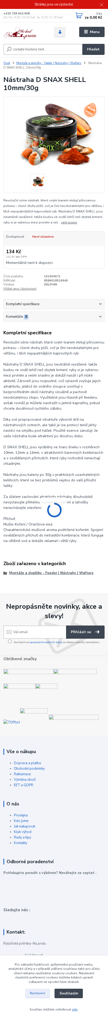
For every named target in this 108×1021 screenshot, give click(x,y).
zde (75, 1009)
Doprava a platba (27, 763)
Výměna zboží (25, 779)
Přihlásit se (81, 631)
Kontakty (20, 843)
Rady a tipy (22, 837)
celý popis (69, 222)
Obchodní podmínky (29, 768)
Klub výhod (22, 832)
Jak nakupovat (24, 826)
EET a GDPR (23, 785)
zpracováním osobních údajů (45, 642)
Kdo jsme (21, 821)
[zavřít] (101, 5)
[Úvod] (24, 32)
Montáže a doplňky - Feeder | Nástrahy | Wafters (48, 63)
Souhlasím (69, 993)
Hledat (93, 49)
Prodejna (21, 815)
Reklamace (22, 774)
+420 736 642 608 (16, 13)
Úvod (6, 63)
